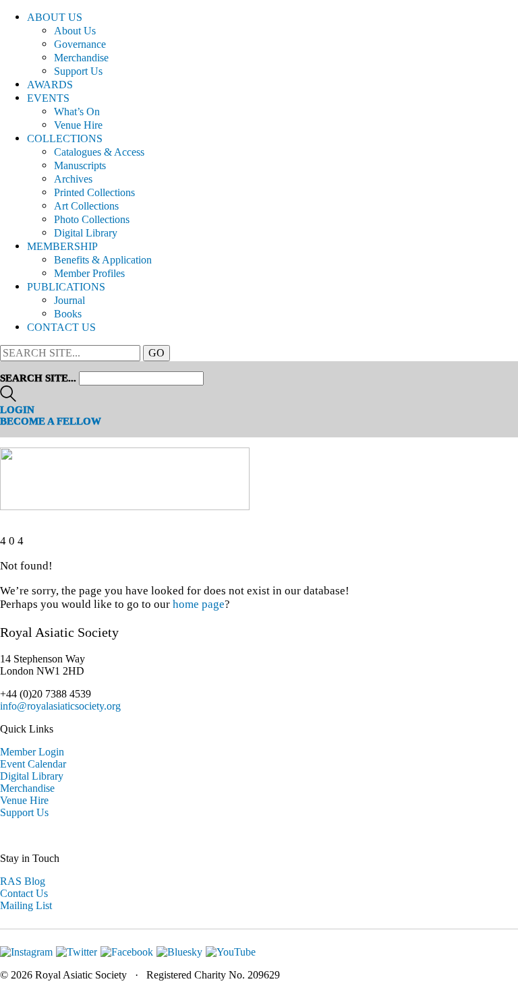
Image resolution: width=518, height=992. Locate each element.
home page (199, 604)
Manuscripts (80, 165)
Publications (66, 286)
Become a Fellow (50, 421)
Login (17, 409)
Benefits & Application (103, 260)
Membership (62, 246)
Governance (80, 44)
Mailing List (26, 905)
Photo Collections (92, 219)
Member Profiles (89, 273)
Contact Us (61, 327)
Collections (65, 138)
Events (48, 98)
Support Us (78, 71)
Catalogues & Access (99, 152)
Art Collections (86, 206)
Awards (50, 84)
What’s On (77, 111)
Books (68, 313)
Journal (69, 300)
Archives (73, 179)
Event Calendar (33, 764)
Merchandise (81, 57)
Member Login (32, 751)
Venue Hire (78, 125)
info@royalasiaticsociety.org (60, 706)
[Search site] (8, 398)
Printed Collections (94, 192)
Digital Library (85, 233)
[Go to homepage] (125, 506)
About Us (54, 17)
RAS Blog (22, 881)
